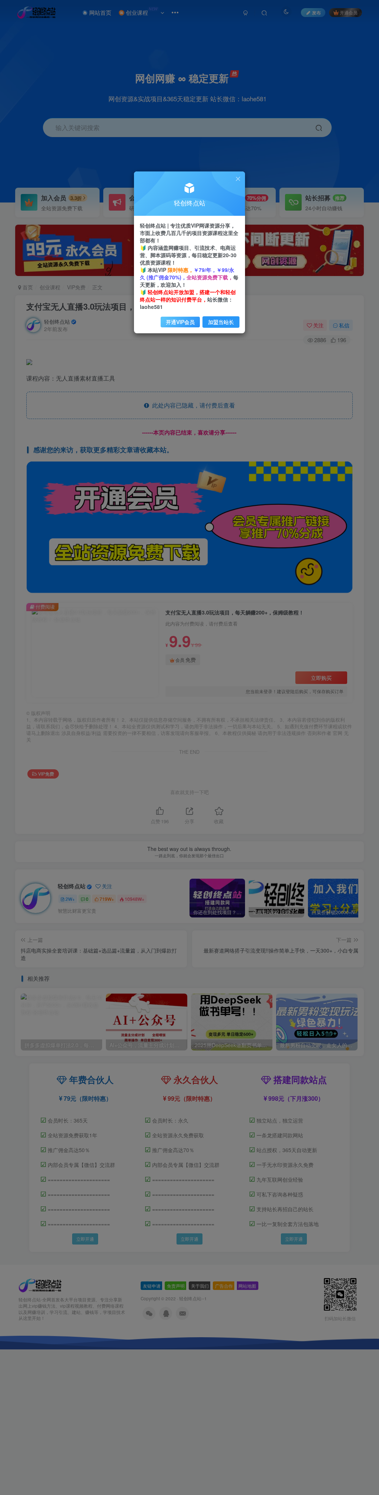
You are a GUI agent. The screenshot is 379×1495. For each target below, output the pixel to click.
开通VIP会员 (180, 322)
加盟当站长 (221, 322)
